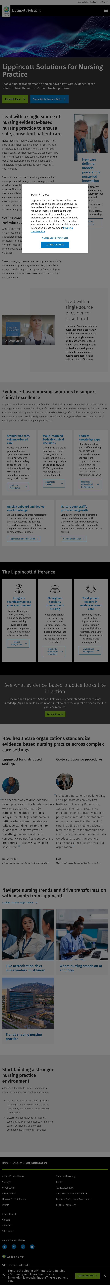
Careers (6, 1219)
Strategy (6, 1182)
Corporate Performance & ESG (71, 1193)
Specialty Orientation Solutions (52, 651)
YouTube (32, 1246)
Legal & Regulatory (65, 1205)
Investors (7, 1225)
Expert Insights (9, 1214)
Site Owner (7, 1231)
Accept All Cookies (55, 245)
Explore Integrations (16, 643)
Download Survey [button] (85, 1276)
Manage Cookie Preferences (55, 238)
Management (9, 1193)
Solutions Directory (65, 1176)
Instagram (14, 1246)
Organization (8, 1187)
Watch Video (15, 340)
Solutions (17, 1163)
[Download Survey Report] (105, 1276)
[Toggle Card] (28, 942)
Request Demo (15, 99)
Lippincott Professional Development (87, 484)
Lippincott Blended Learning (22, 539)
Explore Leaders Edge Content (18, 902)
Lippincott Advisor (50, 483)
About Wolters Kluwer (13, 1176)
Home (5, 1163)
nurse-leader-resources (49, 99)
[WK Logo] (13, 1256)
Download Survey (89, 222)
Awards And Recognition (88, 650)
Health (59, 1182)
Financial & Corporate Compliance (73, 1199)
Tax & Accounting (64, 1187)
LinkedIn (23, 1246)
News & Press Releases (14, 1199)
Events (5, 1205)
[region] (55, 218)
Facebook (4, 1246)
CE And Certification (72, 539)
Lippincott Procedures (14, 486)
